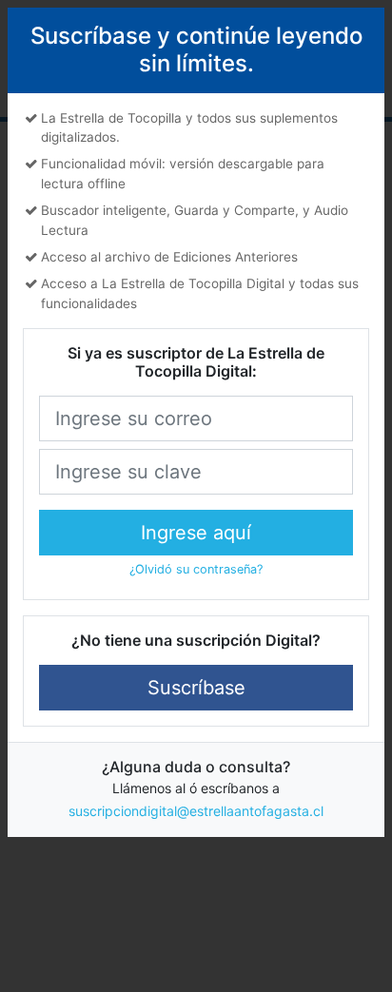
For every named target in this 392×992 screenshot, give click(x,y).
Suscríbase (196, 687)
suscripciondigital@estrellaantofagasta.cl (196, 811)
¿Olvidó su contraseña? (196, 569)
